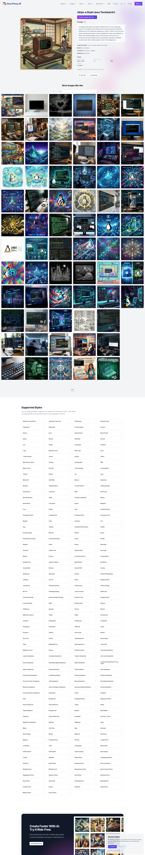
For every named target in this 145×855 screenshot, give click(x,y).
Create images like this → (87, 17)
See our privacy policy (114, 850)
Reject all (121, 846)
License (79, 69)
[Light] (124, 4)
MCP (109, 4)
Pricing (115, 4)
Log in (130, 4)
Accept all (112, 846)
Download (94, 75)
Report (93, 50)
